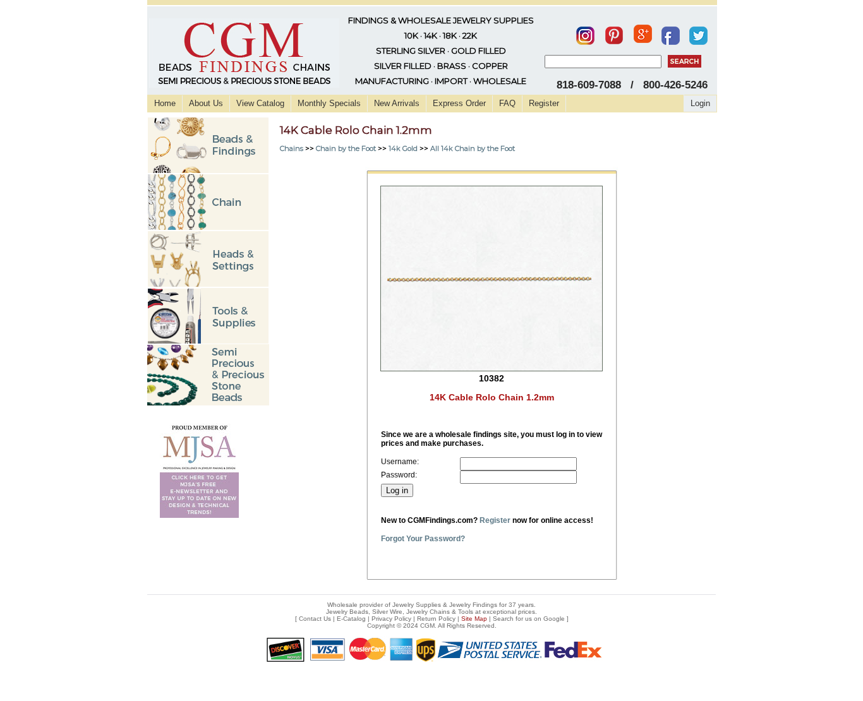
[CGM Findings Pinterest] (614, 33)
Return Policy (436, 618)
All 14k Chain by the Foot (472, 148)
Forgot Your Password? (423, 538)
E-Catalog (351, 618)
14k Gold (403, 148)
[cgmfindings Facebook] (670, 33)
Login (700, 103)
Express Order (459, 103)
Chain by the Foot (346, 148)
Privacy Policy (391, 618)
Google (554, 618)
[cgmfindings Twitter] (698, 33)
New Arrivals (396, 103)
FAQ (507, 103)
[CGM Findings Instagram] (585, 33)
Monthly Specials (329, 103)
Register (544, 103)
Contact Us (315, 618)
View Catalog (260, 103)
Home (165, 103)
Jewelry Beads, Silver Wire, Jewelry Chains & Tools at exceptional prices (430, 611)
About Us (206, 103)
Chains (291, 148)
